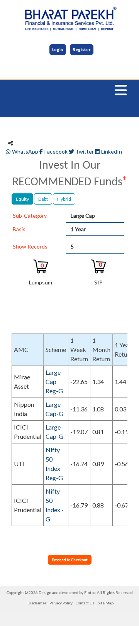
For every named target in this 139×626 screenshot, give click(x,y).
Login (57, 49)
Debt (43, 199)
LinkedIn (111, 151)
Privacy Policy (61, 603)
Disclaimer (36, 603)
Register (82, 49)
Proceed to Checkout (70, 559)
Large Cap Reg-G (54, 381)
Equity (22, 199)
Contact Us (85, 603)
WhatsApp (25, 151)
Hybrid (64, 199)
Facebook (56, 151)
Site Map (106, 603)
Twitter (84, 151)
